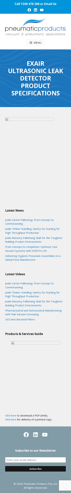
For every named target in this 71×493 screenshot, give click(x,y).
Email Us (50, 4)
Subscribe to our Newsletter (35, 451)
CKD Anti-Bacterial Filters (20, 319)
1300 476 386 (30, 4)
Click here (10, 415)
